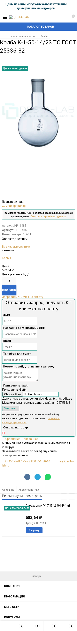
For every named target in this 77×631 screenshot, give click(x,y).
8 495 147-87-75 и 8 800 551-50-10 (27, 461)
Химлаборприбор (14, 205)
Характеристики (28, 489)
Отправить (11, 408)
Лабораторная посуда (22, 36)
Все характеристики (16, 246)
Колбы (44, 36)
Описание (8, 489)
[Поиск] (56, 17)
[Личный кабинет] (63, 17)
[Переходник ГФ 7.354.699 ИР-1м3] (12, 516)
